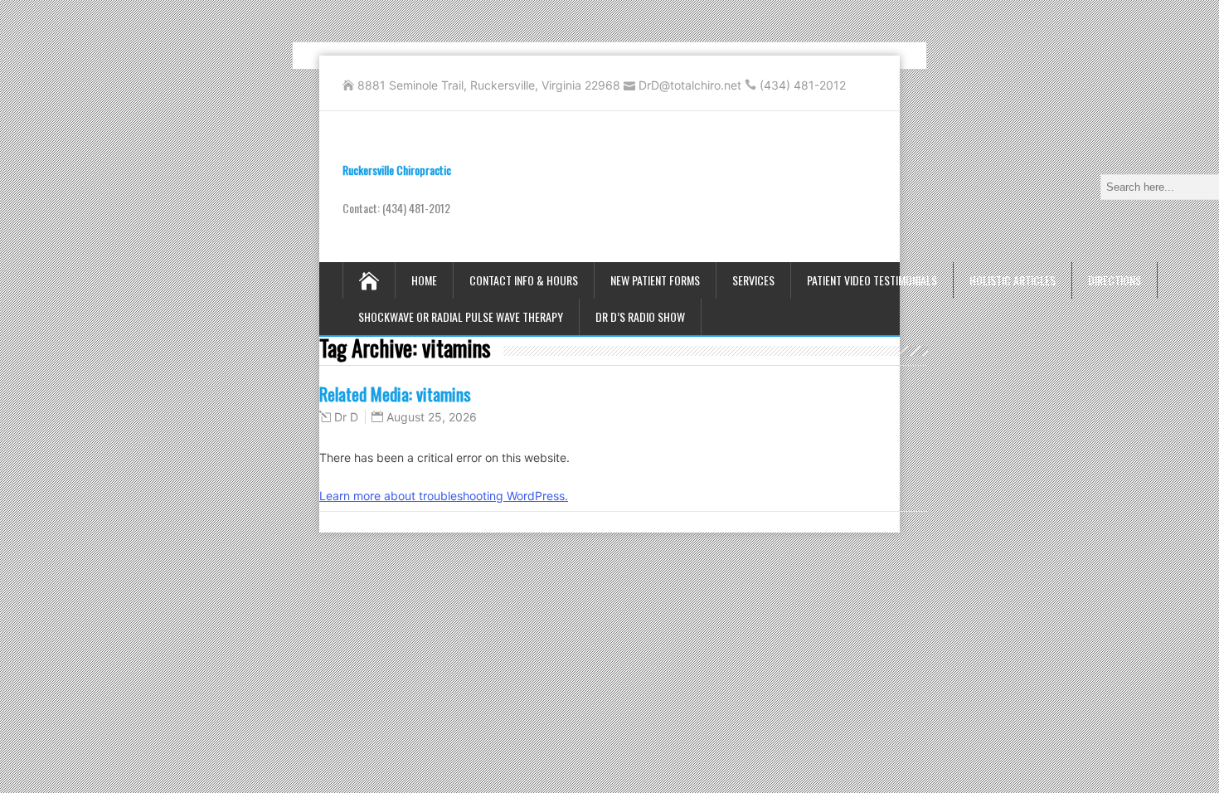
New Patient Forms (655, 280)
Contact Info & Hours (523, 280)
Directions (1114, 280)
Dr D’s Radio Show (640, 316)
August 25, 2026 (431, 417)
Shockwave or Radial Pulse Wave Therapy (460, 316)
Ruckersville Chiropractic (396, 169)
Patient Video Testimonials (872, 280)
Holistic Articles (1012, 280)
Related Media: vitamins (395, 393)
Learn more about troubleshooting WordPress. (443, 496)
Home (424, 280)
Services (753, 280)
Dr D (346, 417)
